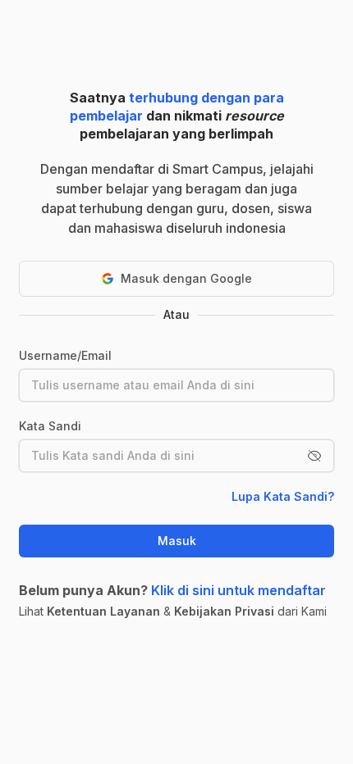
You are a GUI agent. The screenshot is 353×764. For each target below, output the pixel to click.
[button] (314, 455)
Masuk (177, 541)
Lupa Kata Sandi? (283, 496)
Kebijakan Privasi (224, 611)
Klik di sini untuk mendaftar (238, 590)
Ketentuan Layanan (103, 611)
